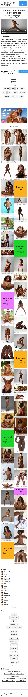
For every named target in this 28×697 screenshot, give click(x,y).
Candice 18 (7, 576)
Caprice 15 (7, 579)
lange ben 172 (14, 641)
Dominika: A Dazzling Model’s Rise (14, 674)
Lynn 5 (5, 583)
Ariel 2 (5, 588)
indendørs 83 (14, 655)
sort (13, 89)
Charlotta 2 (7, 590)
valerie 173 (14, 635)
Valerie (15, 82)
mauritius (14, 96)
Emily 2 (6, 597)
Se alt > (14, 607)
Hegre (9, 3)
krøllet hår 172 (14, 638)
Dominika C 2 (7, 595)
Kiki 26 (6, 574)
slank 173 (14, 631)
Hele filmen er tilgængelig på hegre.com (14, 16)
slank (22, 89)
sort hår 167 (14, 652)
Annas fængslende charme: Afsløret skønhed (14, 678)
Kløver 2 (6, 593)
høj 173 (14, 621)
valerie (7, 96)
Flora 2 (6, 600)
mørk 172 (14, 645)
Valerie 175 (7, 572)
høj (17, 89)
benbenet (22, 92)
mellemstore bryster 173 (14, 628)
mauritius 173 (14, 624)
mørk (15, 92)
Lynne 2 (6, 604)
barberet (6, 89)
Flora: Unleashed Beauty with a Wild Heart (14, 681)
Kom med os (23, 4)
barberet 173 (14, 617)
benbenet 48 (14, 662)
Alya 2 (5, 586)
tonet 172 (14, 648)
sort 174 (14, 614)
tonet (4, 92)
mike (21, 96)
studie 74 (14, 659)
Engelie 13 (7, 581)
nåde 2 (6, 602)
